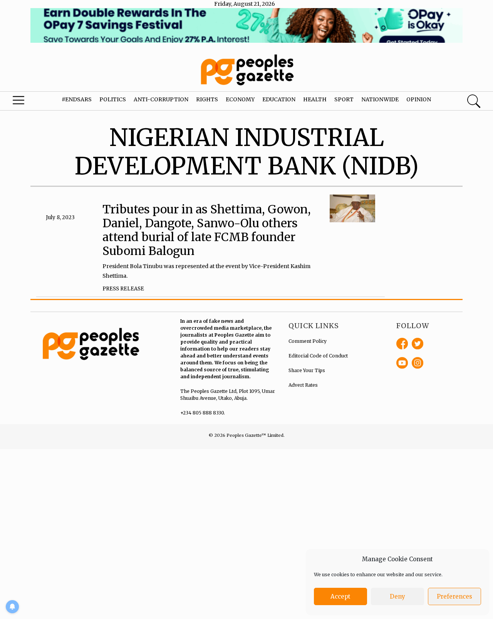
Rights (207, 99)
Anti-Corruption (161, 99)
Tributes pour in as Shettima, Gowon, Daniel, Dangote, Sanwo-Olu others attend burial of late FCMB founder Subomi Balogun (206, 230)
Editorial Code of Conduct (318, 356)
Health (315, 99)
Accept (340, 596)
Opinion (418, 99)
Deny (397, 596)
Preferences (454, 596)
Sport (344, 99)
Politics (112, 99)
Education (278, 99)
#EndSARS (77, 99)
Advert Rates (303, 385)
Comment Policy (307, 341)
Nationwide (380, 99)
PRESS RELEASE (123, 288)
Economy (240, 99)
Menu (27, 102)
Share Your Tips (306, 370)
